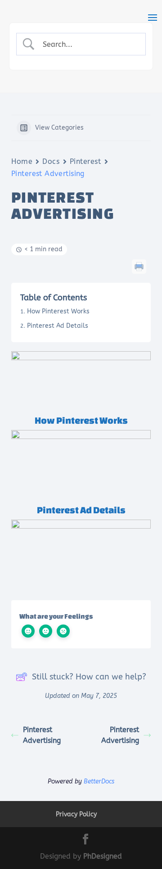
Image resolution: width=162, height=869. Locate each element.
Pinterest (85, 161)
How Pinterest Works (58, 311)
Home (21, 161)
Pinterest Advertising (42, 735)
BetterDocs (99, 781)
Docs (50, 161)
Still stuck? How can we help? (89, 677)
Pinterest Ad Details (57, 326)
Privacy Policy (76, 814)
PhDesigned (102, 856)
